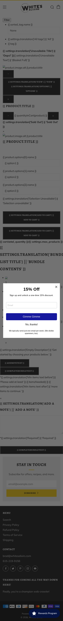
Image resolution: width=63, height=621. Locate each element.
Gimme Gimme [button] (31, 316)
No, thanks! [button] (31, 324)
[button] (56, 287)
